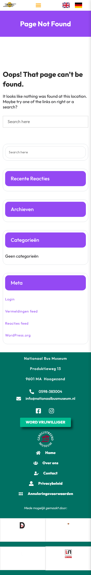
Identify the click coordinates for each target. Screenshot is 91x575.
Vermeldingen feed (21, 311)
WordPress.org (18, 335)
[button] (38, 5)
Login (10, 299)
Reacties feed (16, 323)
